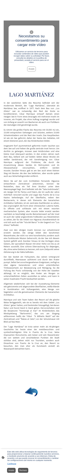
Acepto (31, 69)
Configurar (11, 464)
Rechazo (23, 470)
